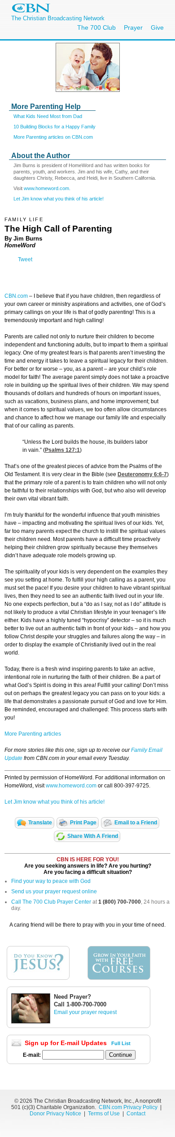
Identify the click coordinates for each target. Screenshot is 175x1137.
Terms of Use (104, 1113)
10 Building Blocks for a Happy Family (54, 126)
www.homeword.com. (47, 188)
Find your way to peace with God (51, 881)
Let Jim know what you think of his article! (58, 198)
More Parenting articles (32, 734)
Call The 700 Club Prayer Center (51, 902)
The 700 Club (96, 27)
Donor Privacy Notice (55, 1113)
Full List (121, 1043)
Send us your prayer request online (54, 891)
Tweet (25, 259)
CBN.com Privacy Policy (128, 1107)
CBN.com (16, 296)
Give (157, 27)
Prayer (133, 27)
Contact (136, 1113)
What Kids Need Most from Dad (47, 116)
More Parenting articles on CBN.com (53, 137)
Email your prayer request (85, 1012)
